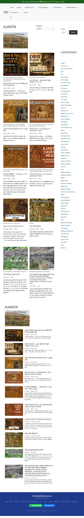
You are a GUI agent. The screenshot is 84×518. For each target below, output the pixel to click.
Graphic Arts (64, 155)
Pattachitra (64, 206)
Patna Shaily (64, 203)
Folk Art (63, 147)
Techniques (64, 228)
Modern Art (64, 186)
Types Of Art (64, 239)
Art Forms (64, 88)
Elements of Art (29, 7)
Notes (62, 194)
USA (62, 245)
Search (63, 29)
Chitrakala (33, 271)
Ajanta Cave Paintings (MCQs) (13, 226)
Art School (64, 94)
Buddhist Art (11, 124)
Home (12, 7)
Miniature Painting (71, 7)
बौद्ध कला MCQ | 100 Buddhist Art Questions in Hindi (40, 130)
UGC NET (64, 242)
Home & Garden (66, 161)
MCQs (11, 126)
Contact (26, 12)
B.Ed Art (63, 108)
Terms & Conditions (65, 501)
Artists (40, 501)
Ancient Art (13, 77)
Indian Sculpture (66, 164)
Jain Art (63, 166)
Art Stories (64, 97)
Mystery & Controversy (68, 192)
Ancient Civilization (67, 69)
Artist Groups (65, 102)
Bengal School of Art (67, 113)
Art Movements (65, 91)
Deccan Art (64, 133)
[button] (11, 17)
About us (19, 7)
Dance (63, 130)
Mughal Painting (66, 189)
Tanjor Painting (65, 225)
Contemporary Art (66, 127)
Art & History (14, 79)
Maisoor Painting (66, 175)
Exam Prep (64, 144)
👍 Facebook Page (49, 505)
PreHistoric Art (14, 12)
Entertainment (65, 141)
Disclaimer (56, 501)
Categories (39, 26)
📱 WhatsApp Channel (36, 505)
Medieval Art (64, 180)
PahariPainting (65, 200)
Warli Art (63, 248)
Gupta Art (6, 126)
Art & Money (64, 80)
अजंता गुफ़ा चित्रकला (35, 226)
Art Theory (64, 99)
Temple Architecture (67, 231)
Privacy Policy (74, 501)
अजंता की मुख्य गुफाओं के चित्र (11, 274)
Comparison (64, 125)
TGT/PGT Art (21, 126)
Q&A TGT (15, 126)
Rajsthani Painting (66, 222)
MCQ (11, 501)
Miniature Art (17, 501)
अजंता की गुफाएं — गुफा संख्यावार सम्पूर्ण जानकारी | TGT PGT (40, 81)
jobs (62, 169)
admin (27, 334)
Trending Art (64, 236)
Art (4, 77)
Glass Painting (65, 152)
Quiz (62, 220)
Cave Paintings (57, 7)
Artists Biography (43, 7)
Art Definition (65, 85)
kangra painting (65, 172)
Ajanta (8, 77)
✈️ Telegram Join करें (58, 1)
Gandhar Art (64, 150)
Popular (63, 208)
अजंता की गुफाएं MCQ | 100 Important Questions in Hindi (41, 175)
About (45, 501)
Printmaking (64, 214)
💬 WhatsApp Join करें (46, 1)
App (62, 71)
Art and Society (65, 83)
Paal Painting (65, 197)
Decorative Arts (65, 136)
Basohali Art (64, 111)
